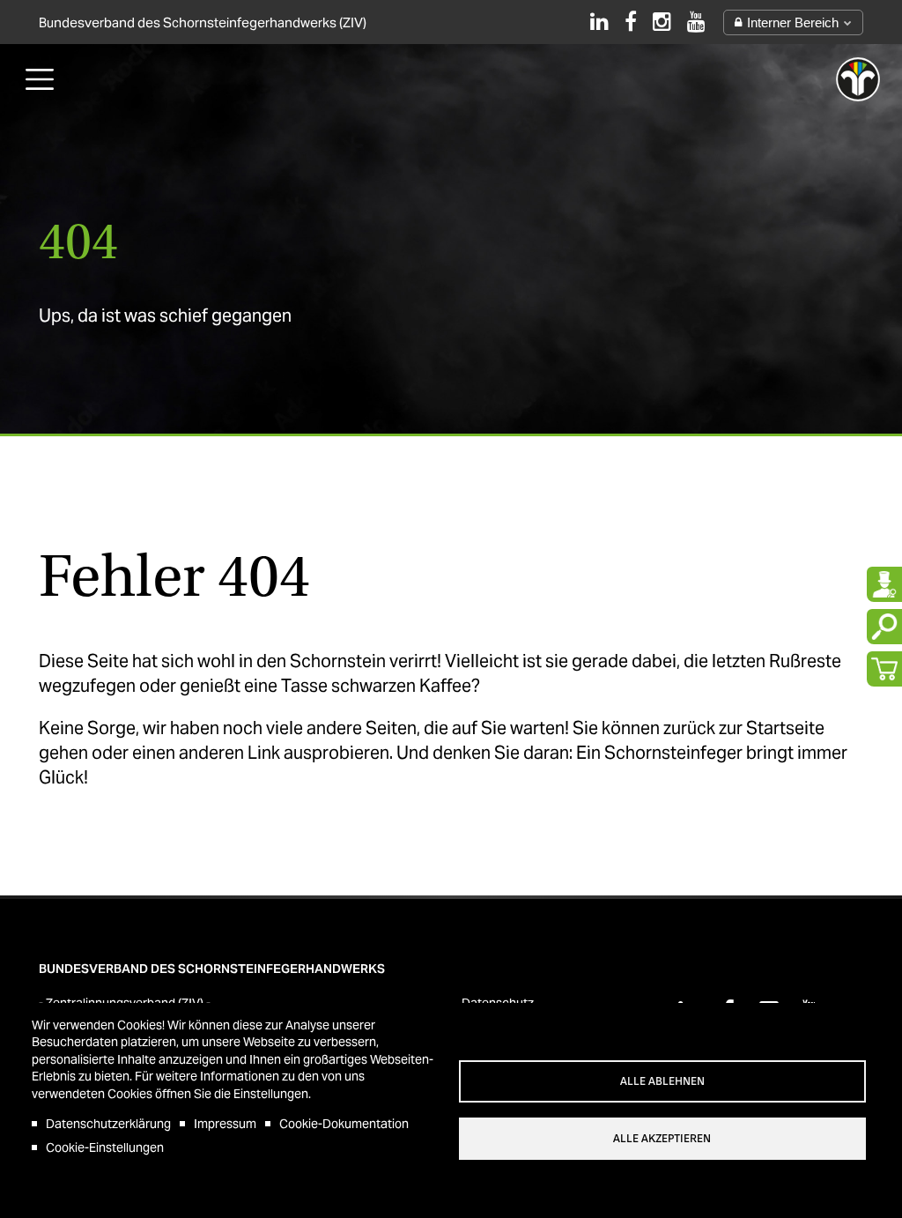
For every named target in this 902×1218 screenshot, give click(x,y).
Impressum (225, 1124)
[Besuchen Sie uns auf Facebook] (631, 21)
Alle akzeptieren (662, 1139)
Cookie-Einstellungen (105, 1147)
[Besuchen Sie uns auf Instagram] (662, 21)
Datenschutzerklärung (108, 1124)
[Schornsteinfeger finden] (884, 584)
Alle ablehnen (662, 1081)
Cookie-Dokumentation (344, 1124)
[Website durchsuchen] (884, 626)
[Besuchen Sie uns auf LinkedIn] (599, 21)
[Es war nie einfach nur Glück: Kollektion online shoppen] (884, 669)
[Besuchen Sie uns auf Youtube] (696, 21)
